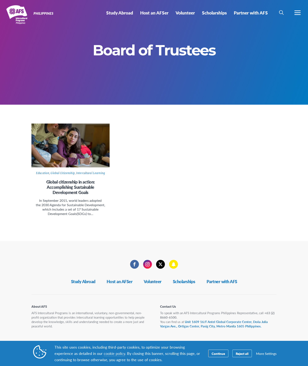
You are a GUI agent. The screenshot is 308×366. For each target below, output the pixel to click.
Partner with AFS (222, 281)
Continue (218, 353)
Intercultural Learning (90, 173)
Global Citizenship (62, 173)
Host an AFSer (120, 281)
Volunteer (153, 281)
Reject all (242, 353)
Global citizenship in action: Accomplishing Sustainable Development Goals (70, 187)
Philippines (18, 14)
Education (42, 173)
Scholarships (184, 281)
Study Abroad (83, 281)
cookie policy (114, 353)
